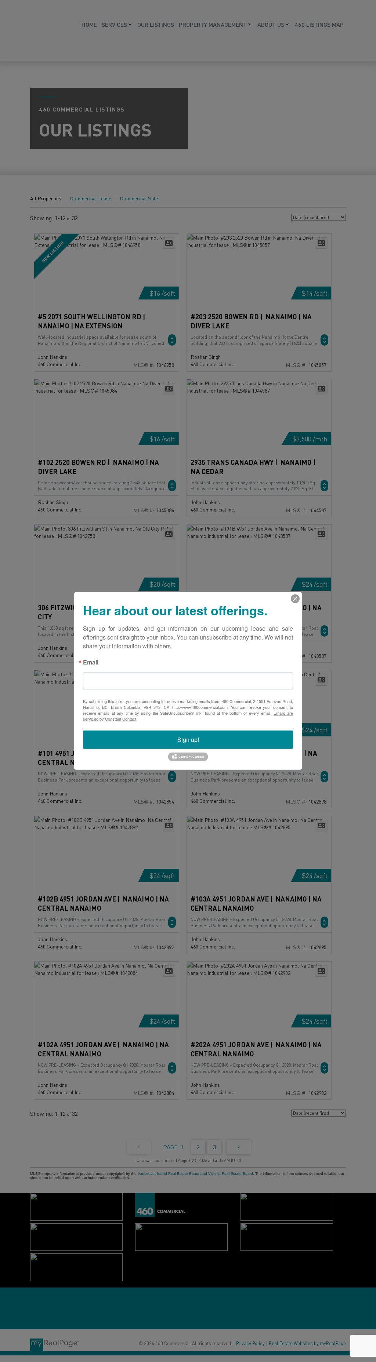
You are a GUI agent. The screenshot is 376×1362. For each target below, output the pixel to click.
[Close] (295, 598)
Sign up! (188, 739)
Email (90, 662)
